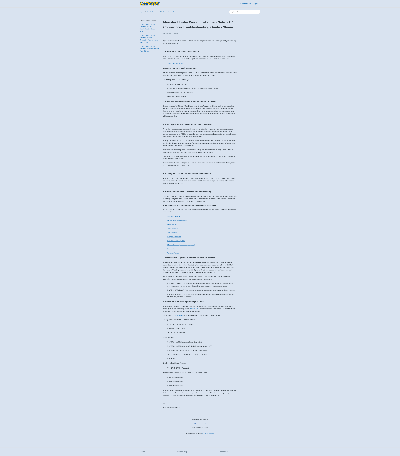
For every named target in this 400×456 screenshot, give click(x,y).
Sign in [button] (256, 3)
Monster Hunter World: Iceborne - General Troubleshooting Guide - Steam (148, 27)
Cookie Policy (223, 452)
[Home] (150, 4)
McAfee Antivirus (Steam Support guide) (181, 245)
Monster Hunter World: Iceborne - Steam (175, 12)
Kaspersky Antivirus (174, 237)
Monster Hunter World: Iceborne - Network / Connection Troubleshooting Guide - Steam (149, 38)
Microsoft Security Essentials (177, 220)
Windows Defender (173, 216)
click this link (193, 309)
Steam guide (178, 315)
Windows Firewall (173, 253)
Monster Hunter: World (154, 12)
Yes (195, 423)
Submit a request (245, 3)
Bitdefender (171, 249)
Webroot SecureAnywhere (176, 241)
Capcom (142, 12)
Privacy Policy (182, 452)
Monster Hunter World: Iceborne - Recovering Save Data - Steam (149, 48)
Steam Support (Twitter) (175, 63)
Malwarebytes (172, 224)
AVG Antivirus (172, 233)
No (205, 423)
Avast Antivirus (172, 228)
